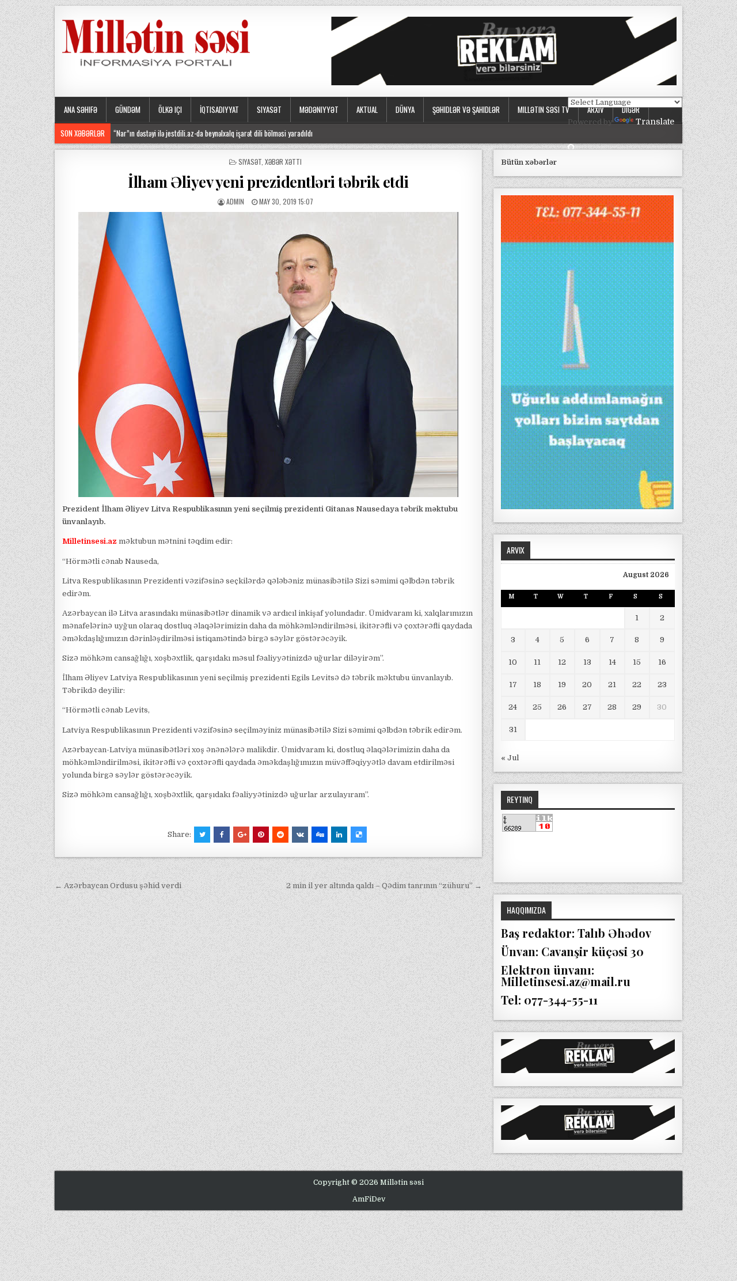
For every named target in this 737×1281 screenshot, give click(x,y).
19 (562, 684)
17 (513, 684)
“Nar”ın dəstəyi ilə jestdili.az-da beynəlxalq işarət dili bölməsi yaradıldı (213, 133)
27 (587, 707)
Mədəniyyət (319, 109)
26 (562, 707)
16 (662, 662)
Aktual (367, 109)
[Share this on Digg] (319, 835)
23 (662, 684)
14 (612, 662)
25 (537, 707)
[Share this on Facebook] (222, 835)
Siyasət (269, 109)
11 (537, 662)
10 (512, 662)
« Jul (510, 757)
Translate (655, 121)
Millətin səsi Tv (543, 109)
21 (612, 684)
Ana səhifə (80, 109)
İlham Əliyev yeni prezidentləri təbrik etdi (268, 182)
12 (562, 662)
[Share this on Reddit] (280, 835)
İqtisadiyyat (219, 109)
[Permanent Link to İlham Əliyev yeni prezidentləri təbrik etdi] (268, 354)
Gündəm (127, 109)
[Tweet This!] (202, 835)
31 (513, 729)
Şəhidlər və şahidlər (466, 109)
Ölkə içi (170, 109)
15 (637, 662)
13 (587, 662)
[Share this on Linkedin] (339, 835)
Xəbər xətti (283, 161)
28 (612, 707)
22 (636, 684)
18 (537, 684)
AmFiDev (368, 1199)
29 (636, 707)
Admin (235, 201)
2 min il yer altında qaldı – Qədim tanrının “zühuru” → (384, 885)
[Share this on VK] (300, 835)
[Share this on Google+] (241, 835)
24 (512, 707)
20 (587, 684)
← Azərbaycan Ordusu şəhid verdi (118, 885)
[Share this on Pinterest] (261, 835)
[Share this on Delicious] (359, 835)
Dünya (405, 109)
